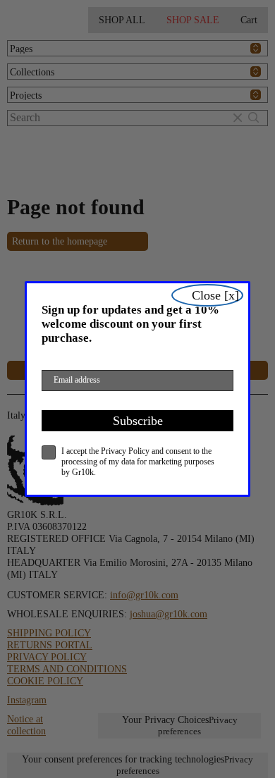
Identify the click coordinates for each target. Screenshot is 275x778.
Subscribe (138, 421)
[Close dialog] (207, 295)
